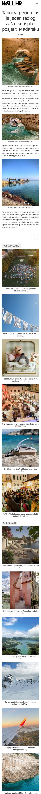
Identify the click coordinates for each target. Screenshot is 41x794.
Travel (20, 35)
